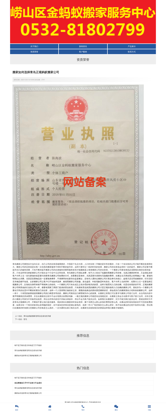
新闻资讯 (83, 46)
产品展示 (132, 46)
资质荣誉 (34, 51)
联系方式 (132, 51)
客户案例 (83, 51)
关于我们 (34, 46)
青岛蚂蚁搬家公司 (32, 272)
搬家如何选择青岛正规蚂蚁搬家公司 (28, 355)
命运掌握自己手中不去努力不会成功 (28, 383)
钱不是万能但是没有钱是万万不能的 (28, 345)
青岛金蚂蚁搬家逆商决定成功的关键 (37, 316)
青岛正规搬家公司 (22, 302)
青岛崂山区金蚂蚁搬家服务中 (76, 402)
